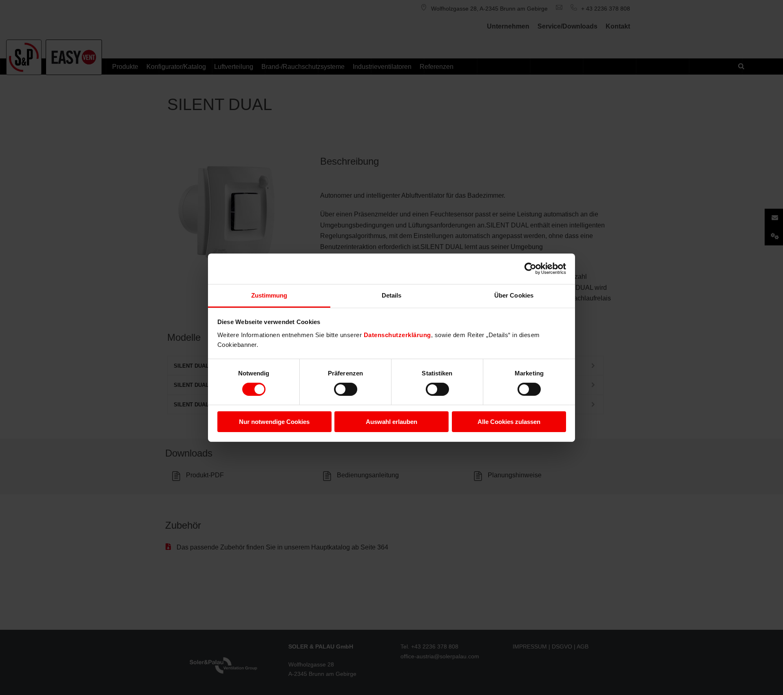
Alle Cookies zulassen (509, 421)
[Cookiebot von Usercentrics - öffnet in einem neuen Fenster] (530, 269)
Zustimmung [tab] (269, 294)
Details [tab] (392, 294)
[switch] (345, 389)
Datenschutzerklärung (397, 334)
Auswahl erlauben (391, 421)
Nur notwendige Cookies (274, 421)
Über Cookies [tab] (513, 294)
